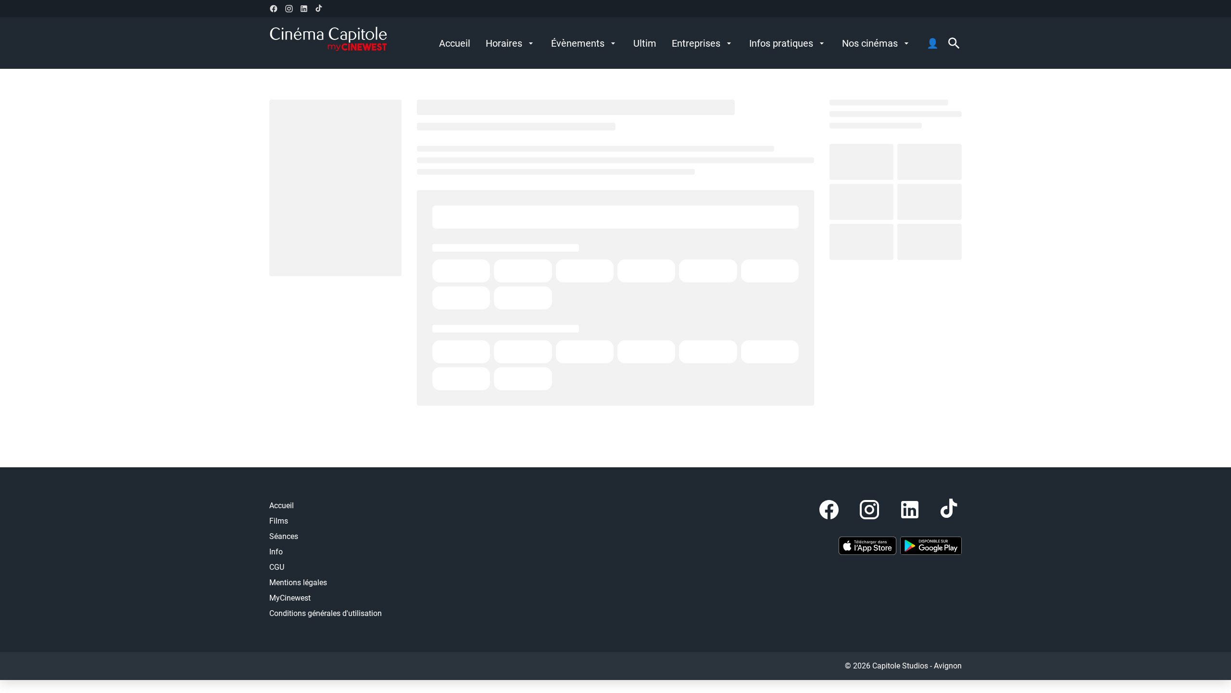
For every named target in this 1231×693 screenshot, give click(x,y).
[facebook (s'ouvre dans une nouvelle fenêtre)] (273, 8)
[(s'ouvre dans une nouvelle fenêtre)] (867, 546)
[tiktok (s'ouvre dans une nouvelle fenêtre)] (319, 8)
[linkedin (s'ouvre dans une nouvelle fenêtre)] (304, 8)
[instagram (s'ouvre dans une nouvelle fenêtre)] (289, 8)
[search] (954, 43)
